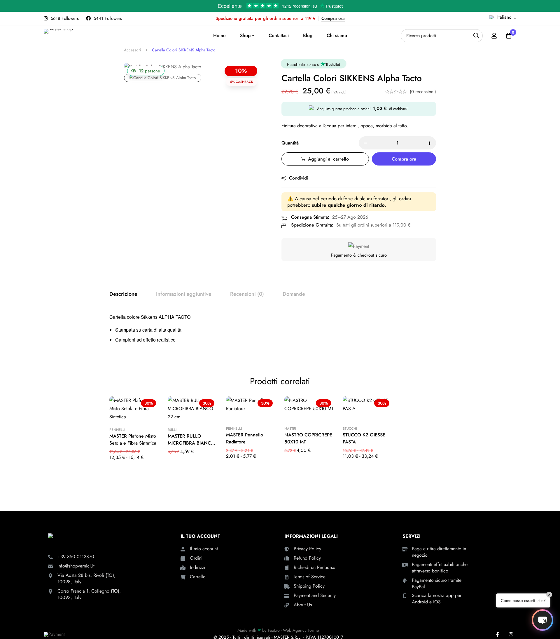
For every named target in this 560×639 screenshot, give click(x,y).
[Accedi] (494, 35)
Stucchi (350, 428)
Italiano (504, 17)
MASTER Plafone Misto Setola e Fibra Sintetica (132, 439)
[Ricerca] (476, 35)
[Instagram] (511, 634)
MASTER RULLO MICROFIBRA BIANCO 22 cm (191, 443)
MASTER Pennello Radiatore (244, 438)
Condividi (298, 178)
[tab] (123, 294)
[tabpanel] (280, 331)
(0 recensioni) (423, 91)
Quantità (290, 143)
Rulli (172, 429)
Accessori (132, 50)
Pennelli (117, 429)
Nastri (290, 428)
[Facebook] (497, 634)
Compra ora (333, 18)
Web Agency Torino (301, 630)
